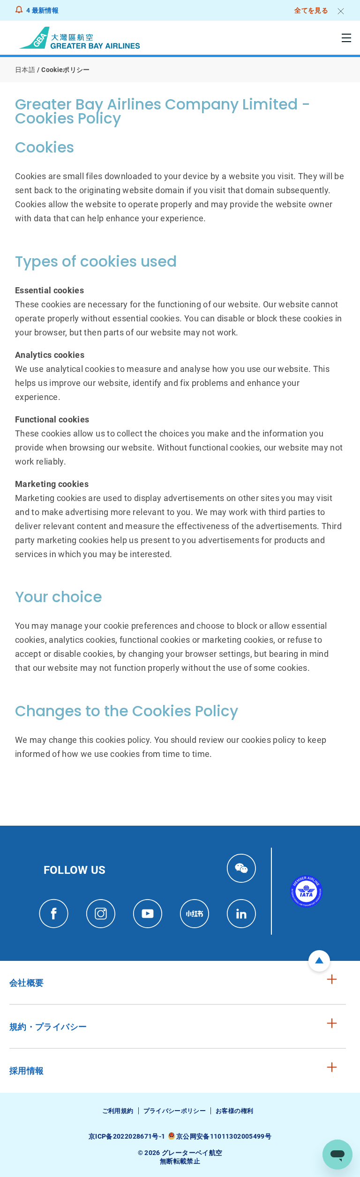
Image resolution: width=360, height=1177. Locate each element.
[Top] (319, 961)
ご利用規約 (118, 1110)
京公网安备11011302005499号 (223, 1136)
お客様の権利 (234, 1110)
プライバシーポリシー (174, 1110)
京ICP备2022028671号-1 (127, 1136)
